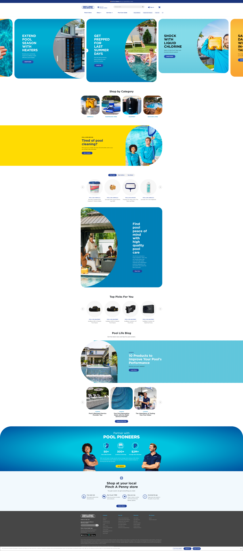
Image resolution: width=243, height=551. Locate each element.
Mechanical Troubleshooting (123, 527)
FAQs (104, 524)
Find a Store (121, 506)
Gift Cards (136, 521)
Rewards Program (137, 522)
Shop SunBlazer (137, 12)
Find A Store (88, 12)
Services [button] (109, 12)
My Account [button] (151, 515)
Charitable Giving (106, 521)
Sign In (150, 518)
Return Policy (105, 526)
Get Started (121, 466)
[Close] (241, 548)
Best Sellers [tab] (121, 175)
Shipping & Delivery (137, 527)
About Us (105, 518)
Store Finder (105, 533)
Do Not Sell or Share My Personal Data (107, 531)
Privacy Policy (105, 529)
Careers (104, 519)
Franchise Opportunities (107, 527)
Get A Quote (87, 153)
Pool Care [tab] (112, 175)
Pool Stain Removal (122, 522)
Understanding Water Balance (124, 519)
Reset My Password (152, 519)
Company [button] (105, 515)
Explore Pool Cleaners (148, 12)
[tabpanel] (121, 190)
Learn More (134, 370)
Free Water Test (137, 519)
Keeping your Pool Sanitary (123, 521)
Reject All (187, 548)
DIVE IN (98, 65)
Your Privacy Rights (177, 548)
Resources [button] (136, 515)
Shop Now (137, 271)
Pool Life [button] (120, 515)
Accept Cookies (196, 548)
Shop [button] (98, 12)
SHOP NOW (27, 62)
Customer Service (106, 522)
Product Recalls (137, 526)
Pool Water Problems (122, 524)
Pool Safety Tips (121, 526)
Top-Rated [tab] (130, 175)
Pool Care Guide (122, 12)
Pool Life (157, 12)
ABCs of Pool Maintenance (123, 518)
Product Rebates (137, 524)
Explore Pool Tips (121, 421)
